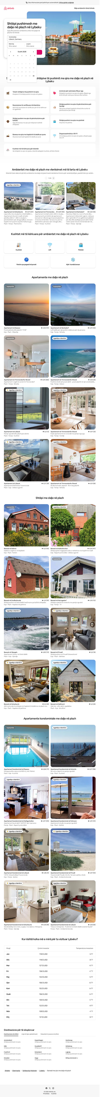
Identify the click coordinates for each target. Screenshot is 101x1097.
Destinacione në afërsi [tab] (11, 1034)
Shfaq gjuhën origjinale (66, 2)
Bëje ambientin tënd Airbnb (84, 8)
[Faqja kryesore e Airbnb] (9, 8)
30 (33, 76)
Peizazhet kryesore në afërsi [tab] (50, 1034)
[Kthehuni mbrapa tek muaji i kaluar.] (10, 51)
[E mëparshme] (46, 178)
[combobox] (25, 39)
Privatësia (46, 1094)
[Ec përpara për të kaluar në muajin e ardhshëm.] (33, 51)
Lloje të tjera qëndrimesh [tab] (29, 1034)
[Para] (53, 178)
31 (10, 80)
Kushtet (53, 1094)
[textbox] (16, 46)
